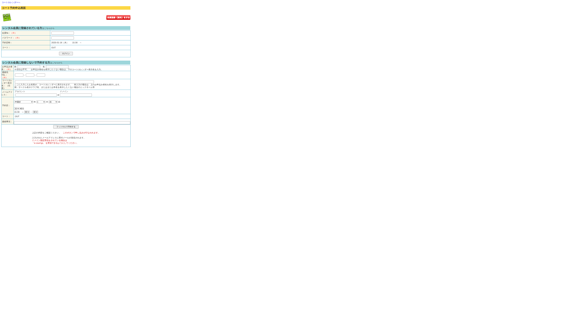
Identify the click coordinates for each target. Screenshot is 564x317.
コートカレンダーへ (11, 2)
